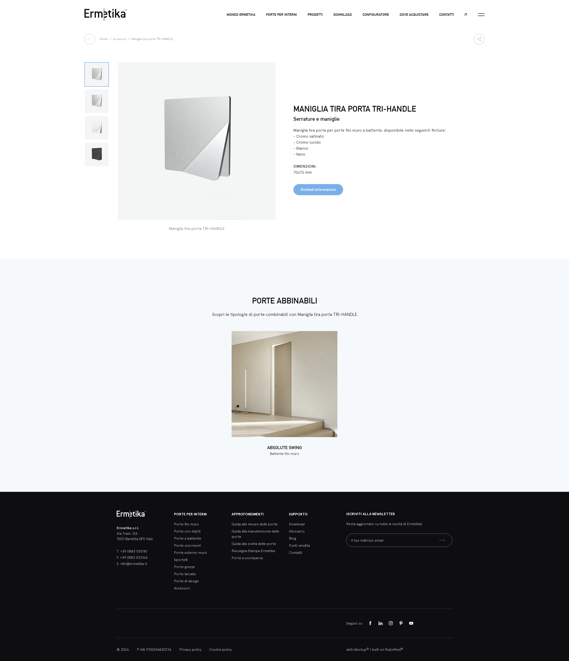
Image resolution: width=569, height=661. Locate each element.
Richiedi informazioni (318, 189)
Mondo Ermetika (241, 14)
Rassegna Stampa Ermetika (253, 551)
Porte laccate (185, 574)
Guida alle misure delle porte (255, 524)
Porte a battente (187, 538)
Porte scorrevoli (187, 545)
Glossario (297, 531)
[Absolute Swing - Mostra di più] (285, 384)
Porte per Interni (190, 514)
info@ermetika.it (133, 564)
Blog (292, 538)
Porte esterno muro (190, 552)
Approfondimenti (248, 514)
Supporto (298, 514)
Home (104, 39)
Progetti (315, 14)
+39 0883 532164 (133, 557)
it (466, 14)
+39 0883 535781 (133, 551)
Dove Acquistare (414, 14)
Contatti (446, 14)
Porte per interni (281, 14)
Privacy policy (190, 649)
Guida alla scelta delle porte (254, 544)
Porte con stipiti (187, 531)
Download (342, 14)
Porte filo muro (186, 524)
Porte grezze (184, 567)
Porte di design (186, 581)
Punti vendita (299, 545)
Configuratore (376, 14)
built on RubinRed (387, 649)
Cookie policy (220, 649)
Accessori (120, 39)
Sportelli (181, 560)
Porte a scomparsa (247, 558)
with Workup (357, 649)
